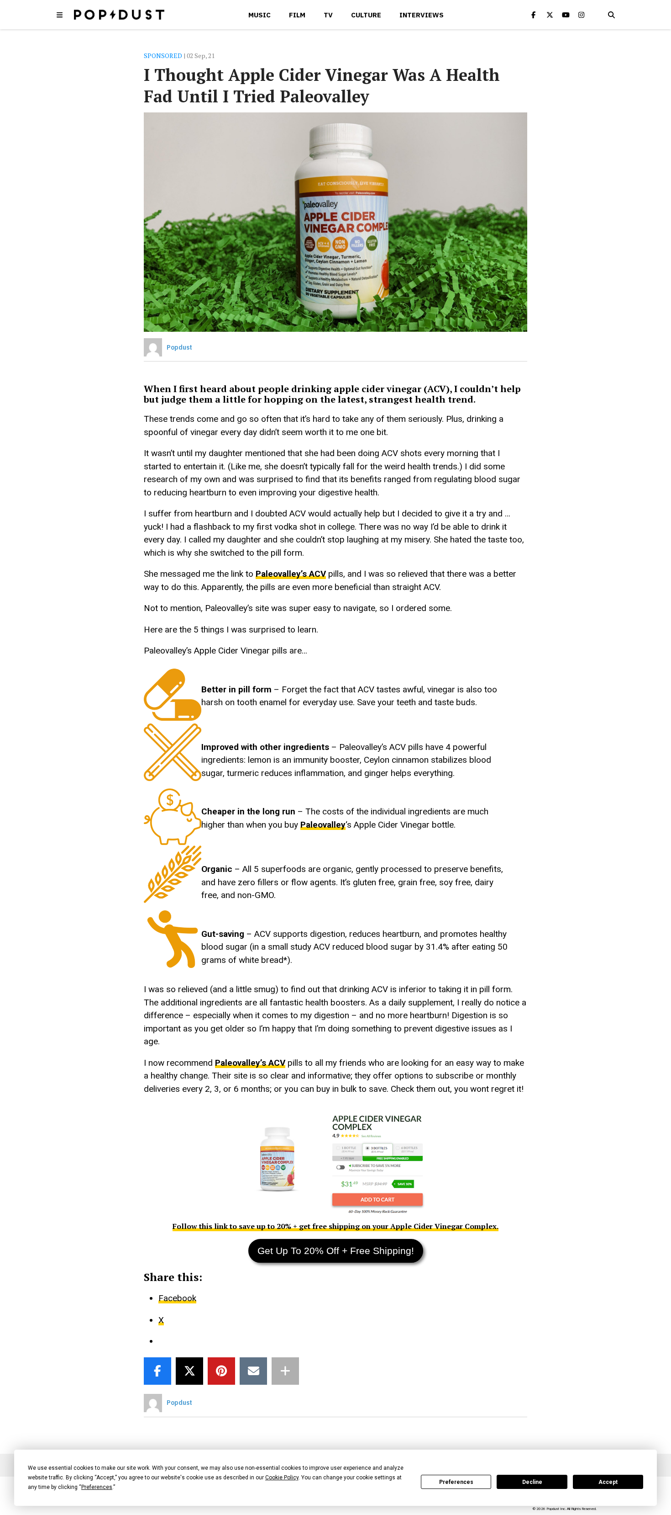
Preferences (456, 1482)
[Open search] (611, 14)
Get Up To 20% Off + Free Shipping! (335, 1250)
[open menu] (59, 14)
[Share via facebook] (157, 1371)
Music (259, 15)
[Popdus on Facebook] (533, 14)
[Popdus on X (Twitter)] (549, 14)
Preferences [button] (96, 1487)
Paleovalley (323, 824)
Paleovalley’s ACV (291, 574)
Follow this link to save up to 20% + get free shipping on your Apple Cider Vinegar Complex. (335, 1226)
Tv (328, 15)
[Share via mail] (253, 1371)
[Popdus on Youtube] (565, 14)
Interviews (421, 15)
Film (297, 15)
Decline (532, 1482)
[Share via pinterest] (221, 1371)
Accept (608, 1482)
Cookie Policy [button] (282, 1477)
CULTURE (366, 15)
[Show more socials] (285, 1371)
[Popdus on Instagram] (581, 14)
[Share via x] (189, 1371)
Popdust (179, 347)
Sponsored (163, 55)
